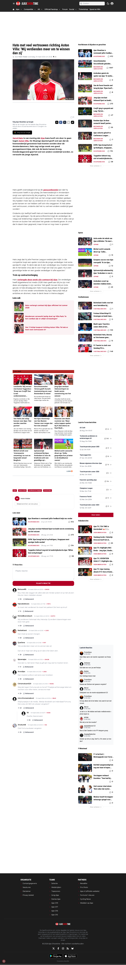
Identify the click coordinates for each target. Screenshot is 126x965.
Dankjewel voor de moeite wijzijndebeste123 (94, 693)
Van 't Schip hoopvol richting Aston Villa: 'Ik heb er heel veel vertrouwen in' (46, 328)
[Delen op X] (64, 122)
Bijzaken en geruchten (98, 68)
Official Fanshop (51, 9)
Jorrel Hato (18, 138)
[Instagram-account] (63, 948)
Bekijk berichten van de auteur (27, 504)
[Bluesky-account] (72, 948)
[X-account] (53, 948)
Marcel (86, 688)
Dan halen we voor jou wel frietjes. (90, 668)
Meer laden (96, 515)
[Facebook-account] (58, 948)
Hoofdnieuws (33, 522)
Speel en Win (95, 9)
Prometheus (88, 652)
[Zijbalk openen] (14, 3)
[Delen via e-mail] (68, 122)
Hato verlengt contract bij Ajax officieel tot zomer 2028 (46, 306)
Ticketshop (83, 9)
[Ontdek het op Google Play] (55, 956)
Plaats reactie (43, 583)
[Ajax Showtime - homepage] (27, 3)
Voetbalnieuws (100, 309)
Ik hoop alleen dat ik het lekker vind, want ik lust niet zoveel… (96, 702)
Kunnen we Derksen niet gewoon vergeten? (93, 684)
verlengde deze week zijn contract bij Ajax (37, 280)
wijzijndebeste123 (89, 726)
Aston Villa (24, 141)
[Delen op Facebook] (60, 122)
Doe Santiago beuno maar (88, 676)
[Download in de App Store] (70, 956)
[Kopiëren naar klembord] (72, 122)
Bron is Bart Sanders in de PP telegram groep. (94, 730)
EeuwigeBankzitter (90, 734)
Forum (65, 9)
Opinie (96, 244)
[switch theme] (108, 3)
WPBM (86, 717)
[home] (13, 9)
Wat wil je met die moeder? (88, 722)
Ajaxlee (86, 671)
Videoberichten (100, 532)
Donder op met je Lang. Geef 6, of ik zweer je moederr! (95, 740)
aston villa (22, 490)
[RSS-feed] (68, 948)
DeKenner (87, 663)
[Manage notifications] (3, 961)
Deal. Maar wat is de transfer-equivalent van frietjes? (95, 658)
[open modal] (112, 3)
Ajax (43, 138)
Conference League (35, 490)
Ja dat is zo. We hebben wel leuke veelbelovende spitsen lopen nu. (95, 713)
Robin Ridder (23, 57)
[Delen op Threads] (56, 122)
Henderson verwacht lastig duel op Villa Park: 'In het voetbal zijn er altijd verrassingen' (45, 317)
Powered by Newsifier (63, 961)
